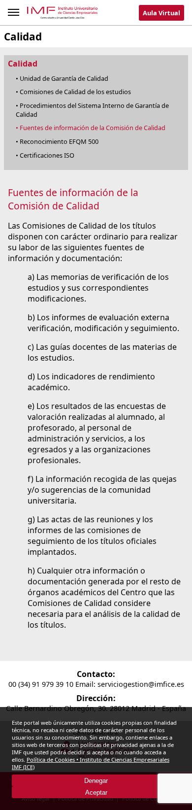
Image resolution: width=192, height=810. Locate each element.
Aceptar (96, 792)
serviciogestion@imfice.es (140, 684)
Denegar (96, 780)
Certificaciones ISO (47, 155)
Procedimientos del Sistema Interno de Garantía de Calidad (92, 110)
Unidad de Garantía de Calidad (64, 78)
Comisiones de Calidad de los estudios (75, 91)
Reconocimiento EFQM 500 (59, 141)
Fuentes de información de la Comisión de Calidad (92, 127)
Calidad (22, 63)
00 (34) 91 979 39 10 (40, 684)
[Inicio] (62, 14)
